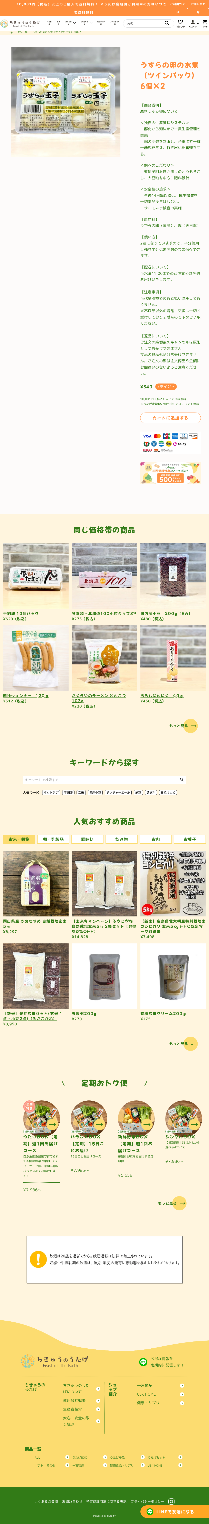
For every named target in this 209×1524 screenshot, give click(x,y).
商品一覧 (23, 32)
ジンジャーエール (118, 792)
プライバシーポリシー (147, 1501)
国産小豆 (95, 792)
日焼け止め (168, 792)
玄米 (81, 792)
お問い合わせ (198, 8)
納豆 (138, 792)
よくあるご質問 (46, 1501)
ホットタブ (51, 792)
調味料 (151, 792)
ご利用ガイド (177, 8)
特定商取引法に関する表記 (106, 1501)
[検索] (167, 23)
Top (10, 32)
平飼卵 (68, 792)
